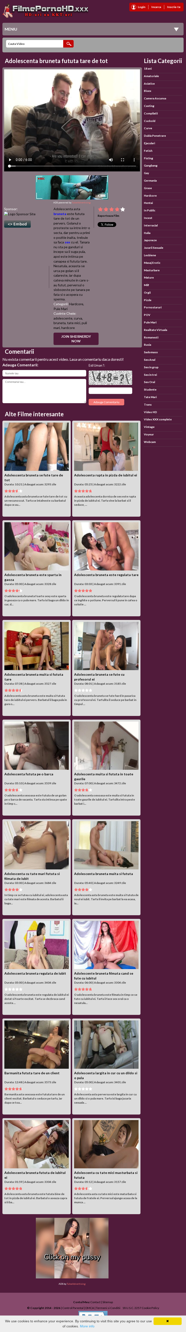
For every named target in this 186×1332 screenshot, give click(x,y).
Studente (150, 389)
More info (87, 1326)
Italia (147, 233)
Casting (149, 106)
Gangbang (150, 165)
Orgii (147, 292)
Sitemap (107, 1302)
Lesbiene (150, 255)
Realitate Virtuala (155, 330)
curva (78, 318)
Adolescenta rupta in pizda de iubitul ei (105, 475)
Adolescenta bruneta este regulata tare (106, 575)
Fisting (148, 158)
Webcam (150, 442)
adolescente (63, 318)
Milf (146, 285)
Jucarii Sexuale (153, 247)
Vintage (149, 427)
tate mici (73, 323)
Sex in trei (150, 375)
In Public (149, 210)
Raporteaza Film (108, 215)
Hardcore (76, 304)
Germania (150, 180)
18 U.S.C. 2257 (131, 1308)
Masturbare (152, 270)
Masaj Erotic (152, 263)
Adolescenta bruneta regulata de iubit (35, 973)
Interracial (151, 225)
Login (141, 7)
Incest (148, 218)
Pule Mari (61, 309)
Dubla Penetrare (155, 135)
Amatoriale (151, 76)
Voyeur (149, 434)
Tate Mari (150, 397)
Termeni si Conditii (108, 1308)
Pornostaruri (153, 307)
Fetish (148, 150)
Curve (148, 128)
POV (147, 315)
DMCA (89, 1308)
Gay (146, 173)
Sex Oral (149, 382)
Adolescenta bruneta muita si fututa (103, 874)
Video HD (150, 412)
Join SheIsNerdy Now (76, 338)
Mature (149, 277)
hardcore (68, 328)
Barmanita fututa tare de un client (32, 1073)
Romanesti (151, 337)
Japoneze (150, 240)
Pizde (147, 300)
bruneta (60, 214)
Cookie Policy (150, 1308)
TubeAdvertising (81, 202)
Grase (148, 188)
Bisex (147, 91)
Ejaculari (149, 143)
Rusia (147, 344)
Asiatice (149, 83)
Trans (148, 404)
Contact (95, 1302)
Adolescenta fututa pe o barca (28, 774)
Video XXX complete (158, 419)
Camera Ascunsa (155, 98)
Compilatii (151, 113)
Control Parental (73, 1308)
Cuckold (149, 121)
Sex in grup (151, 367)
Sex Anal (149, 359)
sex (67, 242)
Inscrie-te (173, 7)
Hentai (148, 203)
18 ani (148, 68)
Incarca (156, 7)
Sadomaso (151, 352)
